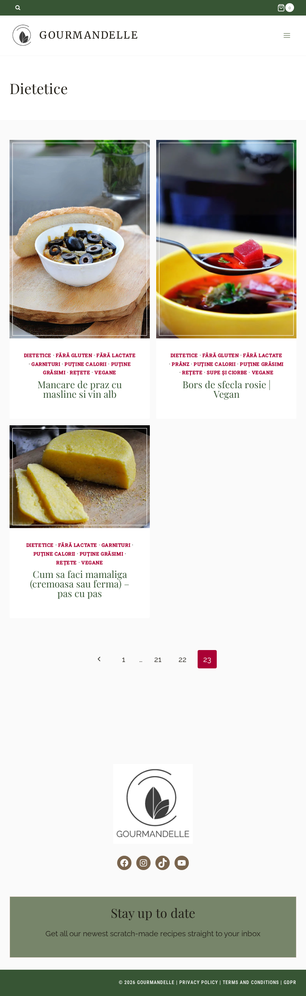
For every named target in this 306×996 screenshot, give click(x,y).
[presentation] (80, 239)
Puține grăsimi (261, 364)
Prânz (180, 364)
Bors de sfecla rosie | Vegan (226, 389)
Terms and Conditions (251, 982)
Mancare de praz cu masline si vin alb (79, 389)
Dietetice (37, 355)
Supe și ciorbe (227, 372)
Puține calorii (85, 364)
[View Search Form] (18, 8)
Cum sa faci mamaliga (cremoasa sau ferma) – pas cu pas (79, 583)
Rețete (80, 372)
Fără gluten (74, 355)
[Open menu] (286, 35)
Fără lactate (115, 355)
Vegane (105, 372)
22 (182, 659)
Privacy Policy (198, 982)
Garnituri (45, 364)
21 (157, 659)
